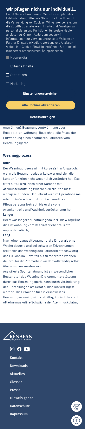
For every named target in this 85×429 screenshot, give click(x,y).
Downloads (19, 366)
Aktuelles (17, 374)
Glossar (16, 382)
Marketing (17, 83)
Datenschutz (20, 406)
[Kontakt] (74, 406)
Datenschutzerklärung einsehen (41, 51)
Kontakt (16, 358)
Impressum (19, 414)
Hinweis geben (21, 398)
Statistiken (18, 75)
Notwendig (18, 57)
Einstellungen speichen (40, 93)
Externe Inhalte (21, 66)
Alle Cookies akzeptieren (41, 105)
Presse (15, 390)
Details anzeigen (42, 117)
